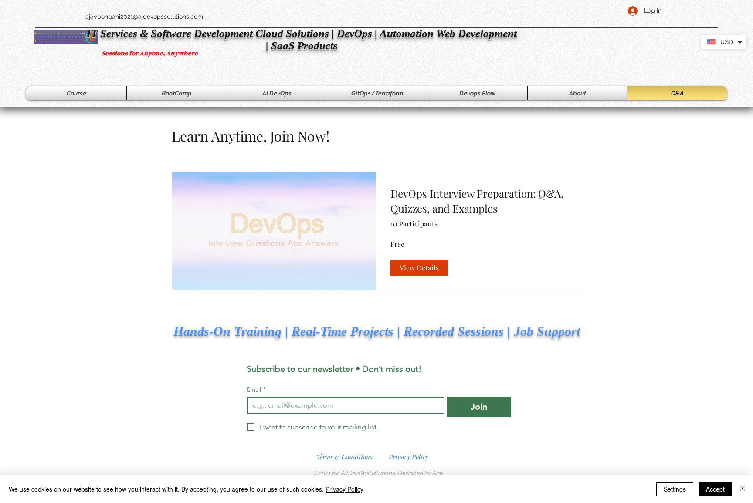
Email (256, 389)
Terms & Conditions (344, 456)
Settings (675, 489)
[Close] (742, 489)
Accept (715, 489)
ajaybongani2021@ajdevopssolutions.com (144, 16)
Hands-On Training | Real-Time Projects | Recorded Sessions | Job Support (376, 331)
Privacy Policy (408, 456)
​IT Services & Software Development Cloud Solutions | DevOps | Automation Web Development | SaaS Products (302, 39)
